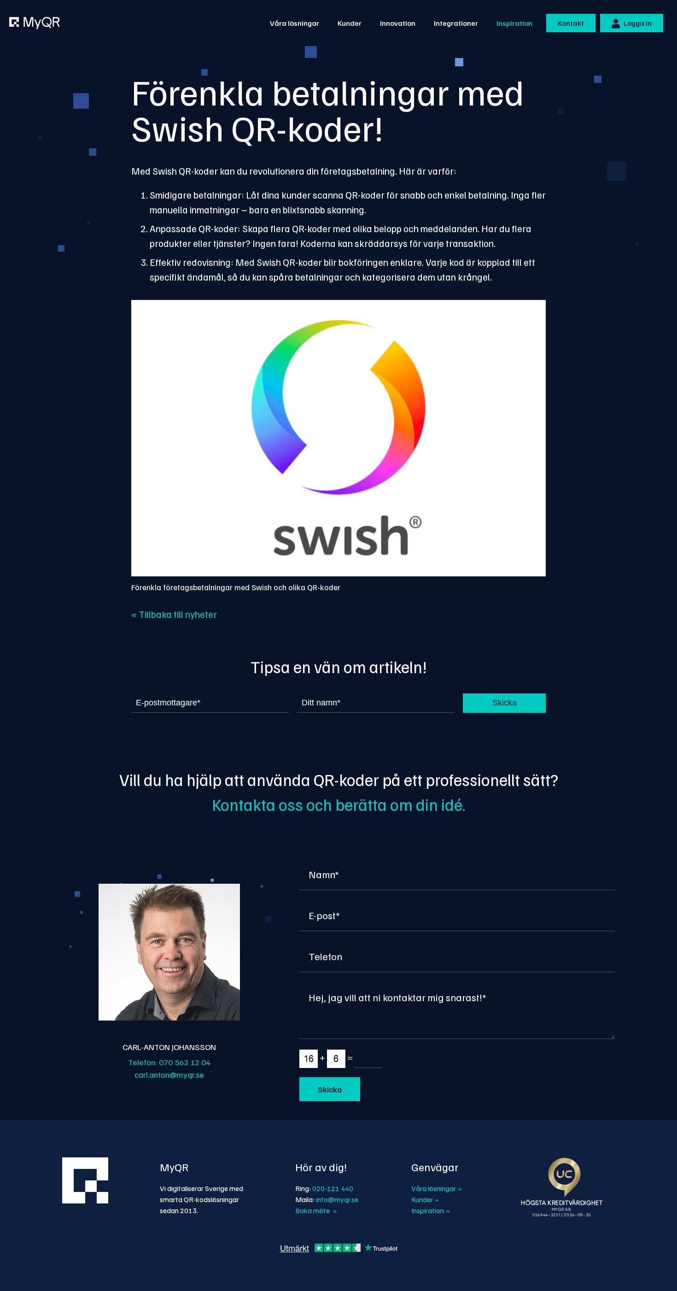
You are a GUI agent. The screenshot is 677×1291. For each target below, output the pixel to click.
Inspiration (514, 23)
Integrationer (456, 23)
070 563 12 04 (184, 1062)
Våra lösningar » (436, 1188)
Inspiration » (430, 1210)
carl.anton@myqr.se (169, 1074)
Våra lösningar (294, 23)
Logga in (637, 23)
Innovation (397, 23)
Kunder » (425, 1199)
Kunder (350, 23)
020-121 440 (332, 1188)
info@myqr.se (337, 1199)
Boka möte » (316, 1210)
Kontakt (571, 23)
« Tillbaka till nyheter (174, 614)
